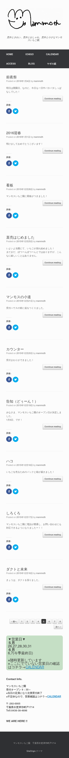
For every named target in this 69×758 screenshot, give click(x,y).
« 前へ (14, 621)
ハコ (9, 460)
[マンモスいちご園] (34, 19)
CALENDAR (52, 54)
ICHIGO (29, 54)
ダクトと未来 (16, 569)
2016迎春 (13, 132)
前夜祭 (11, 76)
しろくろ (13, 512)
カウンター (15, 349)
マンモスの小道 (18, 296)
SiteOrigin (31, 750)
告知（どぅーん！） (22, 401)
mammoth (38, 80)
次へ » (58, 626)
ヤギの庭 (51, 63)
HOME (9, 54)
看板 (9, 185)
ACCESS (11, 63)
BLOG (31, 63)
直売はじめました (20, 237)
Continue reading (53, 98)
